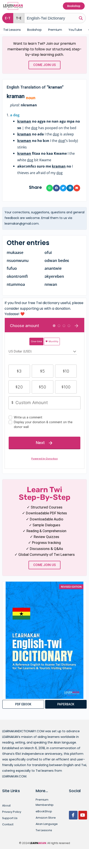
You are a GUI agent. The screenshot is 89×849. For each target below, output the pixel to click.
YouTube (75, 30)
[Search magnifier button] (81, 18)
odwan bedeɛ (56, 260)
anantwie (53, 268)
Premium (55, 30)
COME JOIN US (44, 65)
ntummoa (16, 284)
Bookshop (34, 30)
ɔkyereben (54, 276)
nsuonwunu (18, 260)
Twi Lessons (12, 30)
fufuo (12, 268)
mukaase (15, 252)
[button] (18, 18)
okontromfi (17, 276)
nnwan (50, 284)
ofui (48, 252)
